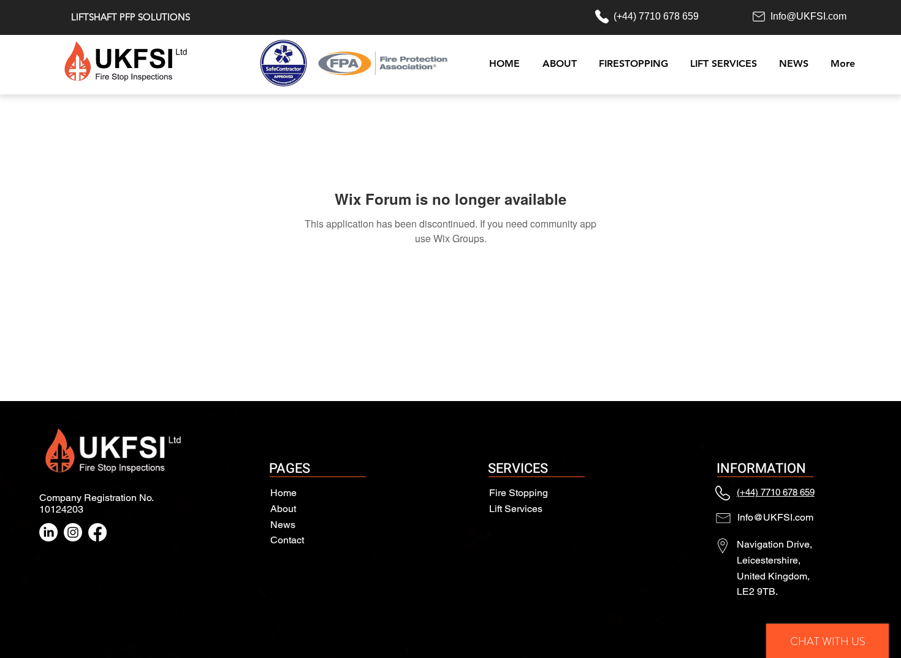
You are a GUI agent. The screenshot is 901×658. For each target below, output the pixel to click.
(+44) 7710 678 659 (776, 492)
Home (283, 493)
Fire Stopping (518, 493)
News (282, 524)
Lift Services (515, 509)
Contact (287, 540)
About (283, 509)
